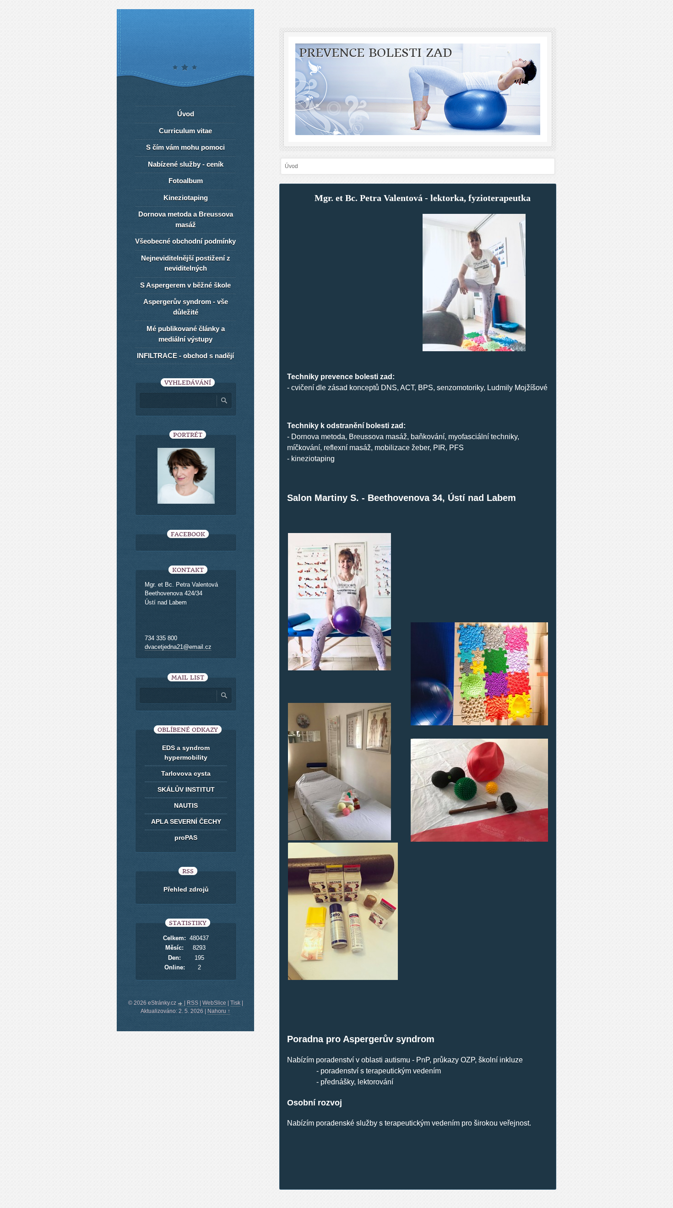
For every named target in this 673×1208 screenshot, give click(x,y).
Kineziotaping (185, 197)
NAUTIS (186, 805)
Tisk (235, 1003)
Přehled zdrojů (186, 889)
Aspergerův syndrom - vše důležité (185, 307)
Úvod (185, 114)
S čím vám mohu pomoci (185, 147)
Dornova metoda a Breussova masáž (185, 219)
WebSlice (214, 1003)
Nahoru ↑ (218, 1011)
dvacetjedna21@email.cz (178, 646)
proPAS (185, 837)
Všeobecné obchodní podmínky (185, 241)
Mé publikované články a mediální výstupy (186, 334)
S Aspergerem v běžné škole (185, 285)
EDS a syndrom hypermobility (186, 752)
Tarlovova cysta (186, 773)
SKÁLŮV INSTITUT (186, 789)
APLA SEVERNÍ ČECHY (186, 821)
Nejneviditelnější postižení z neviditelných (185, 263)
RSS (192, 1003)
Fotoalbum (185, 181)
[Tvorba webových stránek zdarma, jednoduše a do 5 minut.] (181, 1003)
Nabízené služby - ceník (185, 164)
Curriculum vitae (185, 131)
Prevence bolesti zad (375, 53)
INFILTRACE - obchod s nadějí (185, 355)
